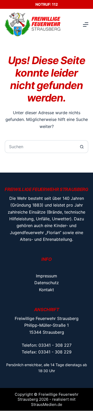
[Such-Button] (81, 146)
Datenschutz (46, 282)
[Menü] (85, 24)
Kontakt (46, 289)
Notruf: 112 (46, 4)
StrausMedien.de (46, 404)
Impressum (46, 275)
